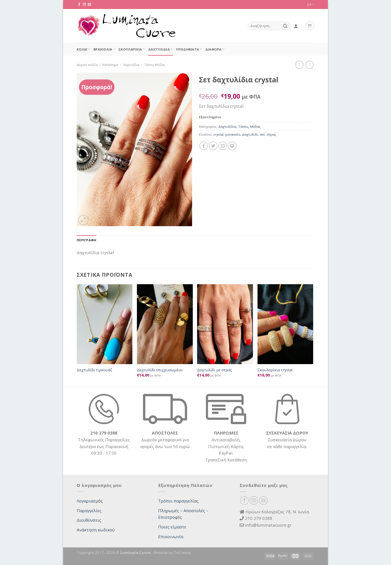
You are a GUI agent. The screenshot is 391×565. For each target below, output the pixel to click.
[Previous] (77, 335)
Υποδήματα (187, 49)
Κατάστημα (110, 65)
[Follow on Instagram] (84, 4)
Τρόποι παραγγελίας (178, 501)
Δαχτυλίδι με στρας (214, 369)
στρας (271, 134)
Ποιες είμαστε (172, 527)
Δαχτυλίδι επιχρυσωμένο (160, 369)
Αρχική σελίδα (87, 65)
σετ (262, 134)
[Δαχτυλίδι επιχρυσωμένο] (165, 324)
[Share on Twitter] (213, 146)
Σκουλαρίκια (130, 49)
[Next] (313, 335)
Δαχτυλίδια (159, 49)
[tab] (86, 240)
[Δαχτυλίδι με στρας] (225, 324)
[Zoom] (83, 220)
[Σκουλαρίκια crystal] (285, 324)
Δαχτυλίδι (250, 134)
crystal (218, 134)
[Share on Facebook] (203, 146)
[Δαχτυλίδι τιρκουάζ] (105, 324)
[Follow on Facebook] (79, 4)
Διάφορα (213, 49)
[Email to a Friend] (222, 146)
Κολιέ (82, 49)
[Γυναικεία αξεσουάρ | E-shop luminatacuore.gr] (126, 26)
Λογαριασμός (90, 501)
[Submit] (285, 25)
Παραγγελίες (89, 510)
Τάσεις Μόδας (154, 65)
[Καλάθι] (309, 26)
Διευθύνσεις (89, 520)
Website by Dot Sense (172, 552)
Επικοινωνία (170, 536)
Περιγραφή (86, 240)
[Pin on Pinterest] (232, 146)
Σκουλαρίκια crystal (275, 369)
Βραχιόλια (102, 49)
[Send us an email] (89, 4)
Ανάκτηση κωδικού (96, 529)
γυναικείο (232, 134)
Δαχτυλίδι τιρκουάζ (94, 369)
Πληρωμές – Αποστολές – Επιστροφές (183, 514)
